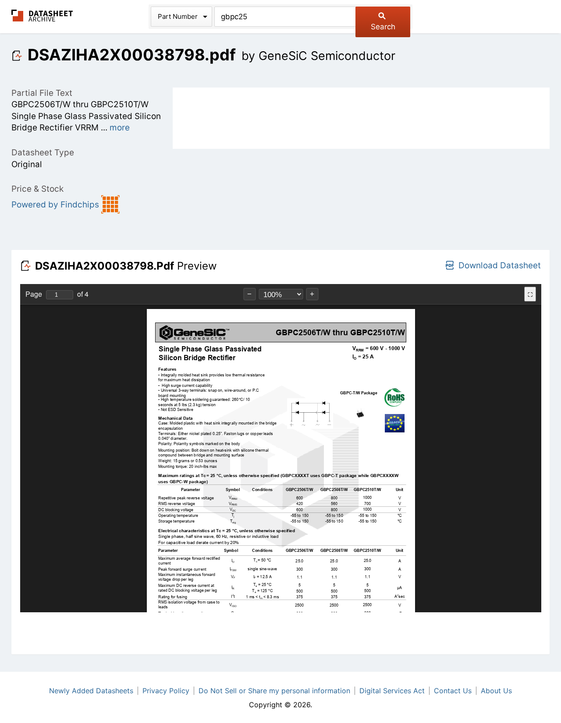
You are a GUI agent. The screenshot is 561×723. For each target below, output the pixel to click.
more (120, 128)
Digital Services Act (392, 690)
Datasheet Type (42, 152)
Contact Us (453, 690)
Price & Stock (37, 189)
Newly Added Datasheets (91, 690)
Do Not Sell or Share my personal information (274, 690)
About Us (496, 690)
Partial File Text (41, 93)
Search (383, 26)
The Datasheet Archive (42, 15)
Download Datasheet (499, 265)
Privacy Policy (165, 690)
